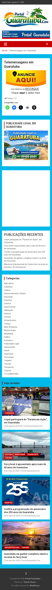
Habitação (8, 310)
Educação (8, 297)
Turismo (7, 370)
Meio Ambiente (10, 327)
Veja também (12, 383)
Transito (7, 364)
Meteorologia (10, 330)
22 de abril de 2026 (12, 560)
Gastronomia (9, 307)
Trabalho (8, 360)
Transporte (9, 367)
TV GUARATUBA (11, 374)
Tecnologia (9, 357)
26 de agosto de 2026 (13, 426)
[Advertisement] (26, 198)
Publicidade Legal (11, 344)
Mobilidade (8, 333)
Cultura (7, 290)
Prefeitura (8, 340)
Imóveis (7, 317)
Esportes (8, 300)
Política (7, 337)
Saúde (6, 350)
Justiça (7, 323)
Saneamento (9, 347)
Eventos (7, 303)
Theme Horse (29, 582)
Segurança (8, 354)
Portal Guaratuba (32, 578)
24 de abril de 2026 (12, 516)
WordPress (34, 585)
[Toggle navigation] (5, 44)
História (7, 313)
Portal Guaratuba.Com (33, 426)
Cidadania (8, 287)
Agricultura (8, 283)
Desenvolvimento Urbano (15, 293)
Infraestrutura (10, 320)
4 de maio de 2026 (11, 471)
